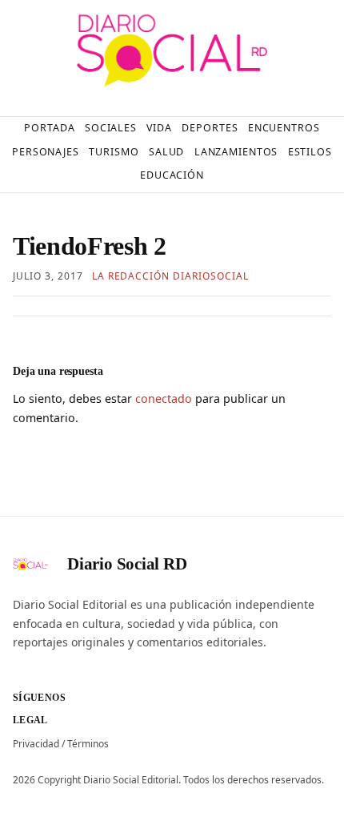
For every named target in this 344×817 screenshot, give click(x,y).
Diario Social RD (127, 564)
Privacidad (36, 744)
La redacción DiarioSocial (170, 276)
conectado (163, 398)
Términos (88, 744)
